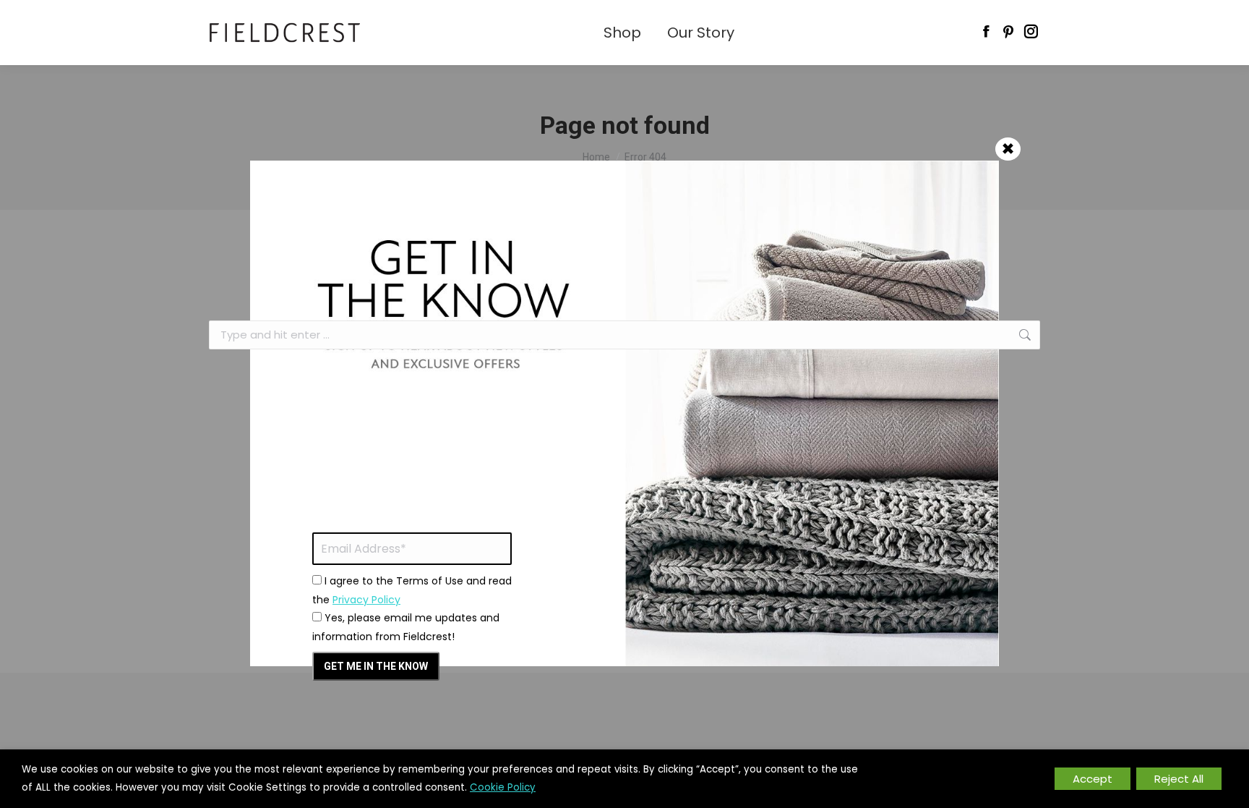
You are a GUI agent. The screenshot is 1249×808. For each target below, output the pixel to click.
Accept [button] (1092, 778)
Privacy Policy (366, 599)
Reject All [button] (1178, 778)
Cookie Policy (503, 787)
